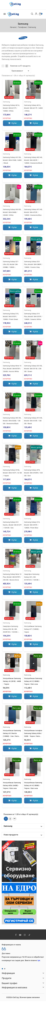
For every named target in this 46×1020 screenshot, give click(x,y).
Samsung (6, 102)
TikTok (29, 935)
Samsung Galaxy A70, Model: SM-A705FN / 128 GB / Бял (33, 473)
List (7, 65)
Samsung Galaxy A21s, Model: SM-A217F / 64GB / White (33, 108)
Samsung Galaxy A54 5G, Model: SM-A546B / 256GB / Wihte (12, 212)
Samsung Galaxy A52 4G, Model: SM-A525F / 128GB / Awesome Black (33, 160)
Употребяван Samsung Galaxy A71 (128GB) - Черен (33, 629)
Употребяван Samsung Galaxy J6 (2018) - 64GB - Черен (12, 681)
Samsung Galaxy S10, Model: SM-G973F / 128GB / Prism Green (11, 316)
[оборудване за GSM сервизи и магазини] (19, 861)
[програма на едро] (19, 903)
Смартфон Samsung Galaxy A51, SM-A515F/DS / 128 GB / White (31, 577)
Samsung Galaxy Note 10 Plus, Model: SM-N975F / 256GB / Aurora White (12, 368)
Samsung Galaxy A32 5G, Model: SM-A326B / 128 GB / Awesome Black (12, 420)
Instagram (25, 935)
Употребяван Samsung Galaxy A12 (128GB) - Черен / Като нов (33, 681)
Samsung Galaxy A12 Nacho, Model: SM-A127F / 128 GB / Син (12, 525)
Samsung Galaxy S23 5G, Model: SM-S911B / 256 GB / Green (33, 368)
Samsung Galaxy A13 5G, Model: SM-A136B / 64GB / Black (12, 160)
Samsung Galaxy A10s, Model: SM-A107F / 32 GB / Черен (12, 473)
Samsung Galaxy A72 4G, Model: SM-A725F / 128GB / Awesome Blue (33, 212)
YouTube (20, 935)
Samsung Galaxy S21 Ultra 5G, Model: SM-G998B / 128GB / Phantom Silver (10, 265)
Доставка (6, 953)
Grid (3, 65)
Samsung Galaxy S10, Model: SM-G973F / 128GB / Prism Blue (32, 525)
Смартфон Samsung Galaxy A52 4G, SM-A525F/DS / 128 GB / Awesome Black (10, 629)
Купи (14, 123)
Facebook (16, 935)
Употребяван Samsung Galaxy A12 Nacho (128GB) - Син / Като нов (12, 734)
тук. (39, 960)
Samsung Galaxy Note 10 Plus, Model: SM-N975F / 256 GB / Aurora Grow (12, 577)
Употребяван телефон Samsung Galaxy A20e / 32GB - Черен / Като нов (33, 734)
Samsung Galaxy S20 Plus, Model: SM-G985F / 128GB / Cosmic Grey (33, 264)
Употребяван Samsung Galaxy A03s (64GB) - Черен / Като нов (12, 785)
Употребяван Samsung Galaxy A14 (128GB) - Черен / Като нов (33, 785)
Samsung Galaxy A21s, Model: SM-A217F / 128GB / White (11, 108)
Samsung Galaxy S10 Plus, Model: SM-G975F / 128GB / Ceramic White (33, 316)
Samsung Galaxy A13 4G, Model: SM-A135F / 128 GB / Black (33, 420)
